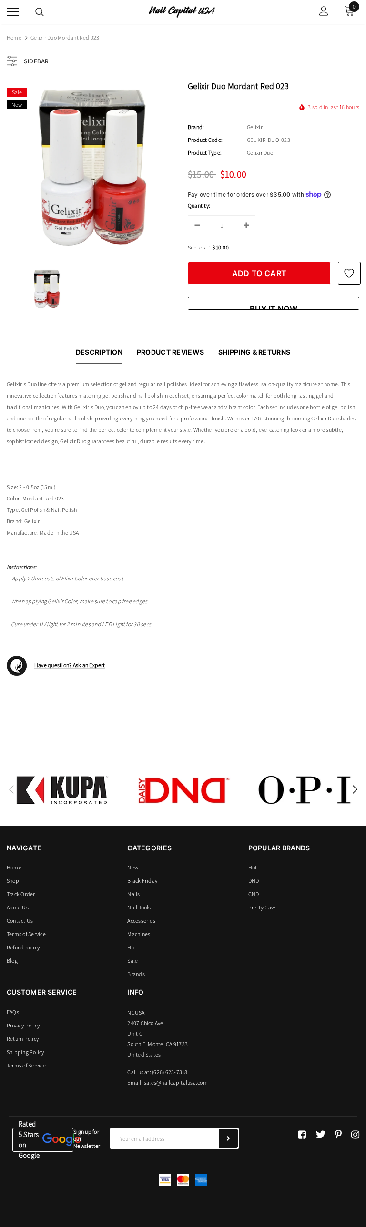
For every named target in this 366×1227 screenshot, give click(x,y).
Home (14, 37)
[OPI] (304, 790)
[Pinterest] (338, 1134)
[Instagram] (355, 1134)
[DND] (183, 790)
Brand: (196, 126)
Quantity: (199, 205)
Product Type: (205, 152)
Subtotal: (199, 247)
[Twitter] (320, 1134)
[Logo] (182, 11)
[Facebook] (302, 1134)
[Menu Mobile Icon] (13, 12)
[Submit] (228, 1138)
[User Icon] (323, 12)
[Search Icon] (39, 12)
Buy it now (273, 307)
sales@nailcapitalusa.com (176, 1082)
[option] (92, 168)
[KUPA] (62, 790)
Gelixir (255, 126)
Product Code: (205, 139)
